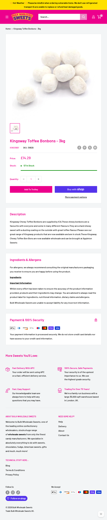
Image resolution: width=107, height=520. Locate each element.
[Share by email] (95, 147)
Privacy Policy (12, 474)
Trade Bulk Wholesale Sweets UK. (20, 511)
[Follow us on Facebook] (7, 492)
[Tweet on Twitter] (90, 147)
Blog (8, 465)
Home (8, 29)
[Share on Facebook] (79, 147)
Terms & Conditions (15, 470)
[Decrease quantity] (24, 179)
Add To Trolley (31, 189)
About (61, 430)
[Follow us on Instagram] (13, 492)
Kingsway (14, 148)
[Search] (83, 17)
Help (60, 421)
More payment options (76, 197)
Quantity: (14, 179)
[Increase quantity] (38, 179)
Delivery (62, 426)
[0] (99, 17)
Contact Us (63, 435)
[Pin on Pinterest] (85, 147)
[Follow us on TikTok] (18, 492)
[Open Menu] (7, 17)
